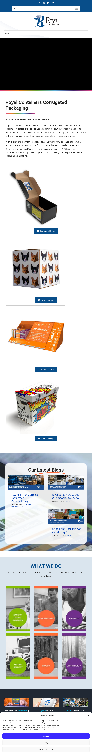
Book (69, 710)
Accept (46, 736)
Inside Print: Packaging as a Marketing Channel (66, 530)
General (28, 504)
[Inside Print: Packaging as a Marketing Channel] (66, 516)
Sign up (42, 710)
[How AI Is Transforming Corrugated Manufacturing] (26, 482)
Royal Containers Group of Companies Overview (65, 496)
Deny (46, 743)
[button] (88, 715)
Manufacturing (17, 507)
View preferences (46, 749)
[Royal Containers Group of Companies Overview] (66, 482)
